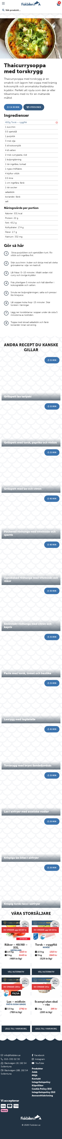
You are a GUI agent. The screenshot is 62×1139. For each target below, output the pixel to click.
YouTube (39, 1063)
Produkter (37, 1068)
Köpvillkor (37, 1085)
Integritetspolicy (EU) (43, 1092)
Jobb (34, 1072)
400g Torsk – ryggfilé (16, 122)
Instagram (40, 1059)
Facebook (39, 1055)
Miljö (34, 1075)
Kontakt (36, 1078)
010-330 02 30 (12, 1059)
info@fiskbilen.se (12, 1055)
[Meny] (3, 3)
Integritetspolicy (41, 1082)
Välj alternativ (16, 972)
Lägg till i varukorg (16, 1029)
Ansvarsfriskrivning (42, 1095)
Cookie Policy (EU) (42, 1088)
